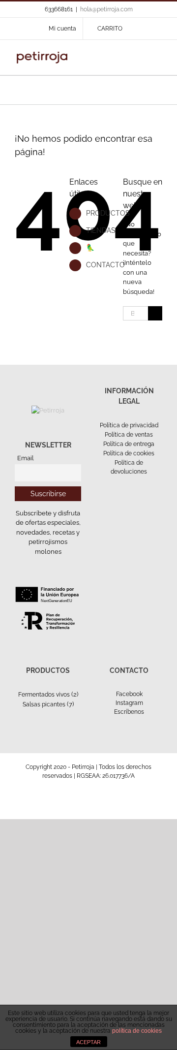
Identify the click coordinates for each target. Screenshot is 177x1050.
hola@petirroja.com (106, 9)
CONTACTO (105, 265)
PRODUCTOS (108, 213)
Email (25, 458)
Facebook (129, 694)
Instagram (129, 703)
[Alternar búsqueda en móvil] (141, 55)
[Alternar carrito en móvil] (123, 55)
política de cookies (137, 1030)
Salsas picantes (44, 704)
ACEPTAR (88, 1042)
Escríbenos (129, 711)
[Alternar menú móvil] (158, 55)
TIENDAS (101, 230)
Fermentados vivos (44, 694)
